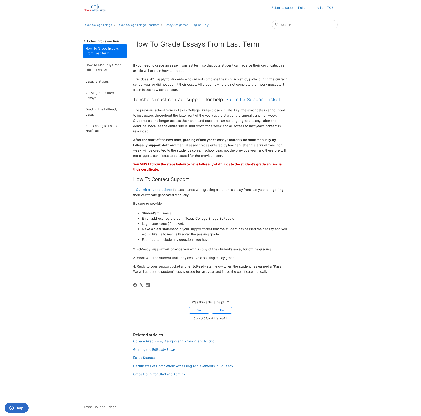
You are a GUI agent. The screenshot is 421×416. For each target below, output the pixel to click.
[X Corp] (141, 285)
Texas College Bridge (97, 25)
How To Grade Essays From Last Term (102, 51)
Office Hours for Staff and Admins (159, 374)
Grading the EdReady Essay (102, 111)
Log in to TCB (323, 7)
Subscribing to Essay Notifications (101, 128)
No (222, 310)
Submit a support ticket (154, 190)
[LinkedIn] (148, 285)
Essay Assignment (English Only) (187, 25)
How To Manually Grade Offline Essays (103, 67)
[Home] (95, 8)
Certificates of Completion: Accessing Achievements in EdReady (183, 366)
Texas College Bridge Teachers (138, 25)
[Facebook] (135, 285)
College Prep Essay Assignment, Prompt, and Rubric (173, 341)
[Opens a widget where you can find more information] (16, 408)
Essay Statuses (97, 81)
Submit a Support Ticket (289, 7)
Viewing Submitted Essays (100, 95)
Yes (199, 310)
